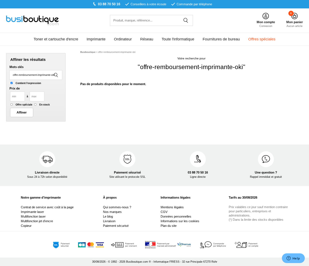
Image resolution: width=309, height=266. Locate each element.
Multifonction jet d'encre (37, 221)
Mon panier (294, 22)
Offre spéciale (24, 104)
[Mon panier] (294, 16)
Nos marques (112, 212)
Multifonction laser (33, 216)
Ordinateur (123, 39)
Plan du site (169, 225)
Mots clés (16, 67)
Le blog (108, 216)
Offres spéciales (261, 39)
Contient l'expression (28, 83)
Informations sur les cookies (180, 221)
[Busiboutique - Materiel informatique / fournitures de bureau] (32, 20)
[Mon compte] (266, 16)
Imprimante (96, 39)
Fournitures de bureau (221, 39)
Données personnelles (176, 216)
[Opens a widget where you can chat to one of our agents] (293, 258)
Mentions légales (172, 207)
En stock (44, 104)
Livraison (109, 221)
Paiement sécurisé (116, 225)
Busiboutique (87, 52)
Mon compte (266, 22)
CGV (164, 212)
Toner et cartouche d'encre (56, 39)
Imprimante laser (32, 212)
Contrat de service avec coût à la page (47, 207)
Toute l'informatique (178, 39)
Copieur (26, 225)
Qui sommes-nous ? (117, 207)
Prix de (14, 88)
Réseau (146, 39)
